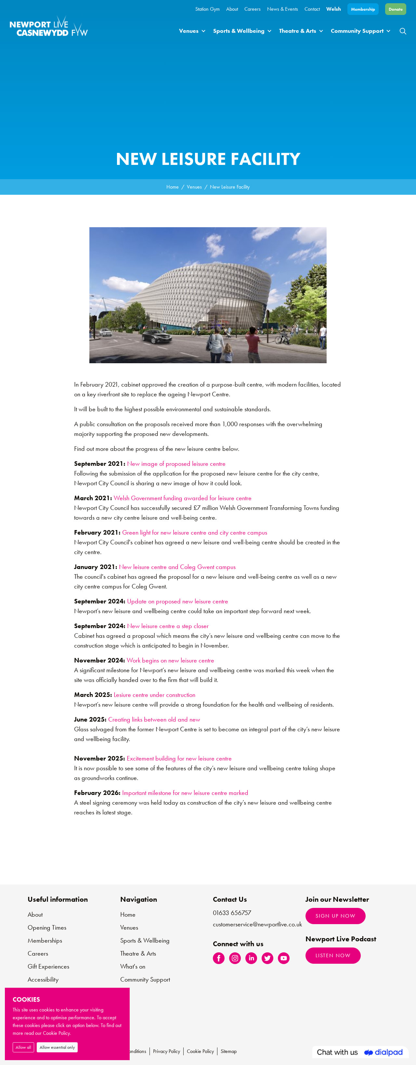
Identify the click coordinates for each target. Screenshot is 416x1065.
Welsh (333, 9)
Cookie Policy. (57, 1033)
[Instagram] (235, 957)
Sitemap (229, 1051)
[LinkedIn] (251, 957)
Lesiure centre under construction (154, 694)
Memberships (45, 940)
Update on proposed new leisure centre (177, 601)
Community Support (357, 30)
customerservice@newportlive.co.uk (257, 924)
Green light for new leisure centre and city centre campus (195, 532)
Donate (396, 9)
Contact (312, 9)
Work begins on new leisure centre (170, 660)
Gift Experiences (48, 966)
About (232, 9)
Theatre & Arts (297, 30)
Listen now (333, 955)
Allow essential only (57, 1047)
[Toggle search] (403, 30)
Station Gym (207, 9)
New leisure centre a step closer (168, 626)
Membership (363, 9)
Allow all (23, 1047)
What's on (132, 966)
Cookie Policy (200, 1051)
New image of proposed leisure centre (176, 463)
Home (172, 186)
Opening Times (47, 927)
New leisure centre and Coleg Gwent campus (177, 567)
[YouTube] (284, 957)
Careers (252, 9)
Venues (189, 30)
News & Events (282, 9)
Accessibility (43, 979)
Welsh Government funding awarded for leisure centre (183, 498)
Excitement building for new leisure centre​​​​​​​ (179, 758)
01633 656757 (232, 913)
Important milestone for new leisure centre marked (185, 792)
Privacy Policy (166, 1051)
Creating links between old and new (154, 719)
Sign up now (336, 915)
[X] (267, 957)
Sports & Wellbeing (239, 30)
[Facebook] (219, 957)
